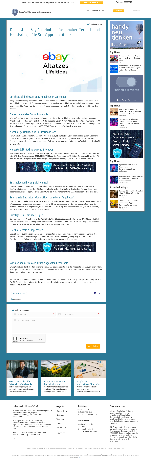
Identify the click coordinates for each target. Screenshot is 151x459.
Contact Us (100, 448)
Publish (94, 346)
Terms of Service (110, 448)
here (80, 457)
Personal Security (19, 294)
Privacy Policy (120, 448)
